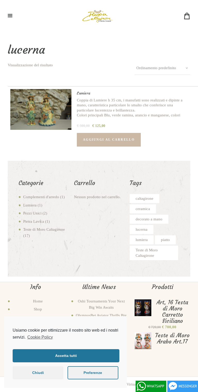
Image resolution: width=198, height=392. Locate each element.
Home (38, 301)
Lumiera (83, 93)
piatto (165, 240)
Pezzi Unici (32, 213)
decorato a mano (149, 219)
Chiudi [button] (38, 373)
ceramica (143, 209)
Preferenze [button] (93, 373)
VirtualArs (134, 384)
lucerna (141, 229)
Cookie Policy (40, 337)
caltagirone (144, 198)
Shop (38, 309)
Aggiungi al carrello (109, 139)
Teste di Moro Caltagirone (44, 229)
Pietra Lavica (33, 221)
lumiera (142, 240)
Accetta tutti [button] (66, 356)
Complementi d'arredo (41, 197)
